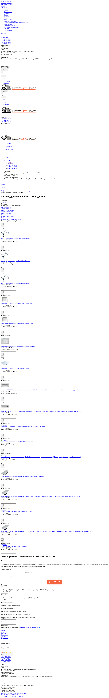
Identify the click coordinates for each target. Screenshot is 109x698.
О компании (4, 635)
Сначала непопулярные (7, 210)
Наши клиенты (8, 19)
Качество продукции (10, 21)
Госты (6, 15)
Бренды (6, 10)
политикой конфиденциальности (28, 627)
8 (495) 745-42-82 (6, 39)
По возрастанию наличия (8, 216)
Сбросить (10, 602)
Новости (6, 28)
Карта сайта (4, 638)
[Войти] (1, 127)
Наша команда (8, 24)
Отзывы (6, 13)
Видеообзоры (8, 30)
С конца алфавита (6, 208)
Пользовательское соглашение (9, 694)
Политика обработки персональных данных (13, 693)
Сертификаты (8, 12)
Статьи (6, 18)
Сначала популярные (7, 211)
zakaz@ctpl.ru (4, 37)
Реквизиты (7, 16)
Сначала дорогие (5, 214)
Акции (3, 630)
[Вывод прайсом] (3, 222)
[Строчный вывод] (2, 222)
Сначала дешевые (6, 213)
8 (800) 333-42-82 (6, 42)
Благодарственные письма (11, 27)
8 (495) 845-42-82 (6, 43)
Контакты (3, 636)
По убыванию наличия (7, 218)
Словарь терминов (9, 25)
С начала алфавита (6, 207)
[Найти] (4, 76)
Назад (10, 162)
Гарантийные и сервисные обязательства (16, 22)
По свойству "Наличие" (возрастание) (12, 219)
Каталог (3, 628)
